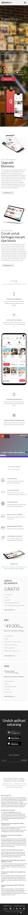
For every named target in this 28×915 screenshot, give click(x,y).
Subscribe (24, 760)
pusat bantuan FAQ (16, 787)
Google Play (8, 67)
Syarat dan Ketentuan (19, 906)
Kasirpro (1, 456)
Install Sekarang (7, 192)
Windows (20, 72)
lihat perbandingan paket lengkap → (14, 568)
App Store (7, 72)
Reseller (5, 908)
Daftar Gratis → (8, 79)
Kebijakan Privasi (7, 906)
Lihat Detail (8, 610)
